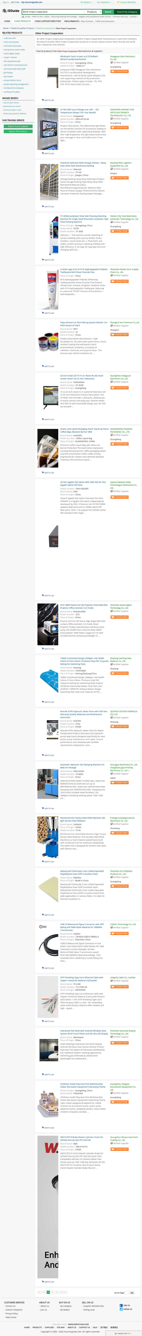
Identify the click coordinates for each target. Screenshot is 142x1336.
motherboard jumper (12, 46)
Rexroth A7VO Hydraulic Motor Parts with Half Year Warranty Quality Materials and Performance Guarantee (83, 714)
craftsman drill (10, 38)
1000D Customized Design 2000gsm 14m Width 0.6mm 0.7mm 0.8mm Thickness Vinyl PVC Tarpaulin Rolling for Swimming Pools (84, 661)
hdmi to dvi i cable (26, 16)
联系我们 (114, 1327)
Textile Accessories (45, 28)
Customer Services (14, 1302)
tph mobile (8, 76)
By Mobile (65, 1309)
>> (61, 1292)
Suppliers (49, 1327)
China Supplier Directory (48, 21)
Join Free (15, 2)
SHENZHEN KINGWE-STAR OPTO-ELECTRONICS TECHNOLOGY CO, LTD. (122, 112)
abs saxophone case (12, 61)
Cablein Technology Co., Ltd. (123, 924)
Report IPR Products (18, 131)
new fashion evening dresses (15, 65)
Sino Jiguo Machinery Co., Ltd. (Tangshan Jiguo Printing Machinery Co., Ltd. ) (124, 767)
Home (7, 21)
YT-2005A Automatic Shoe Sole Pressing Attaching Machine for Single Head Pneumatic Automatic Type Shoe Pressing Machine (84, 219)
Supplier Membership (93, 1306)
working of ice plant (12, 92)
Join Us (44, 1309)
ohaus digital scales (12, 53)
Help (95, 1327)
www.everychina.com (78, 1324)
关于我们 (104, 1327)
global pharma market (12, 106)
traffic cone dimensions (104, 21)
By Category (65, 1306)
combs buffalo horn (124, 16)
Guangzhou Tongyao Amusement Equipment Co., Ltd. (123, 1087)
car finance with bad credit (15, 69)
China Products (22, 21)
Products (37, 1327)
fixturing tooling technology (49, 16)
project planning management (16, 84)
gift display (8, 72)
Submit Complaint (14, 1309)
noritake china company (14, 88)
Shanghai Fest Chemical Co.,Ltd (124, 322)
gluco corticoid (87, 21)
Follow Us (127, 1309)
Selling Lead (89, 1309)
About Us (44, 1302)
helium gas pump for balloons (14, 113)
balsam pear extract (11, 102)
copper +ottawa (10, 57)
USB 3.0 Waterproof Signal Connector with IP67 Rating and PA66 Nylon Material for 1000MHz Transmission (82, 927)
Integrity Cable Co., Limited (122, 977)
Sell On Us (87, 1302)
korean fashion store (12, 80)
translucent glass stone (12, 110)
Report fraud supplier (18, 126)
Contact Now (121, 71)
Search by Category (127, 11)
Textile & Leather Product (22, 28)
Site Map (61, 1327)
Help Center (11, 1317)
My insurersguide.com (31, 2)
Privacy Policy (12, 1313)
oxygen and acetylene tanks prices (80, 16)
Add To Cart (49, 100)
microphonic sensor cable (14, 49)
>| (65, 1292)
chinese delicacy (105, 16)
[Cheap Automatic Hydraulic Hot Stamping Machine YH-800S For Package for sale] (47, 784)
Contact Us (11, 1306)
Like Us (126, 1305)
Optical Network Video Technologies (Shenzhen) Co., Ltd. (123, 485)
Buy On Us (64, 1302)
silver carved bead (11, 42)
